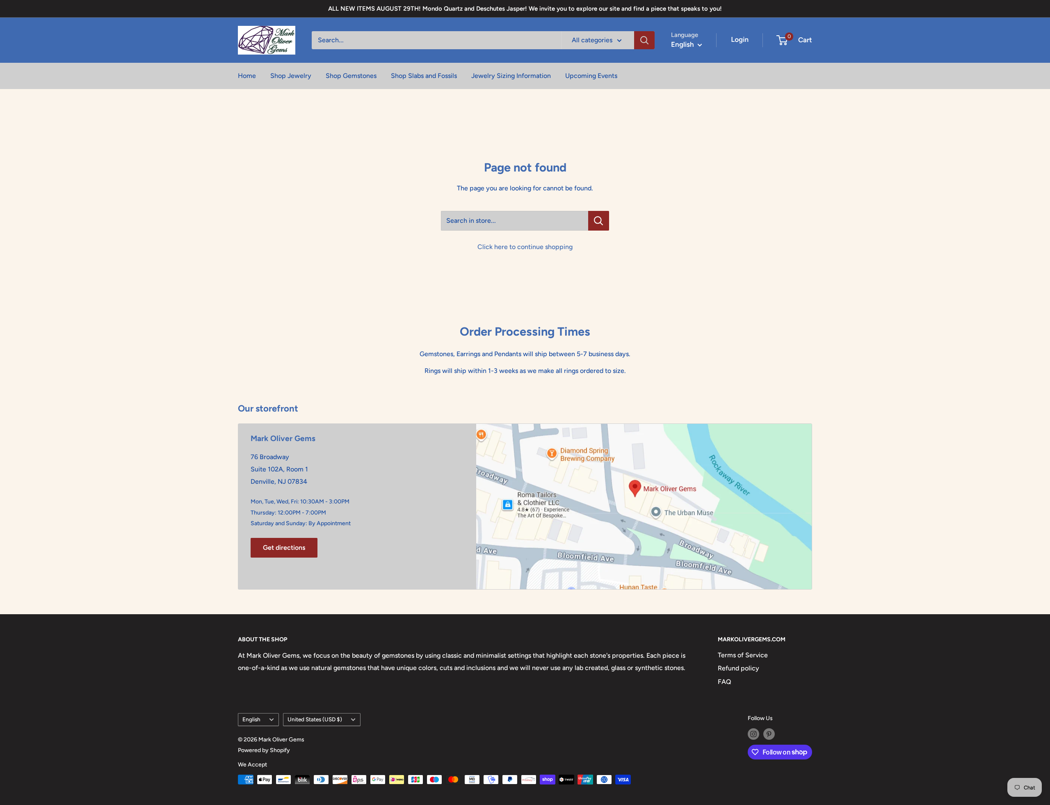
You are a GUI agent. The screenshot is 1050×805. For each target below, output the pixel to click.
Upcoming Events (591, 76)
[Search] (644, 40)
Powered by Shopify (264, 750)
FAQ (724, 682)
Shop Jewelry (290, 76)
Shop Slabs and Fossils (424, 76)
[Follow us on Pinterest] (769, 734)
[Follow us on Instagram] (753, 734)
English (251, 719)
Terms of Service (743, 655)
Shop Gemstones (351, 76)
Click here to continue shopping (525, 247)
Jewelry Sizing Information (511, 76)
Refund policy (738, 668)
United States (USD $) (315, 719)
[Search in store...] (598, 221)
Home (247, 76)
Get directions (284, 547)
